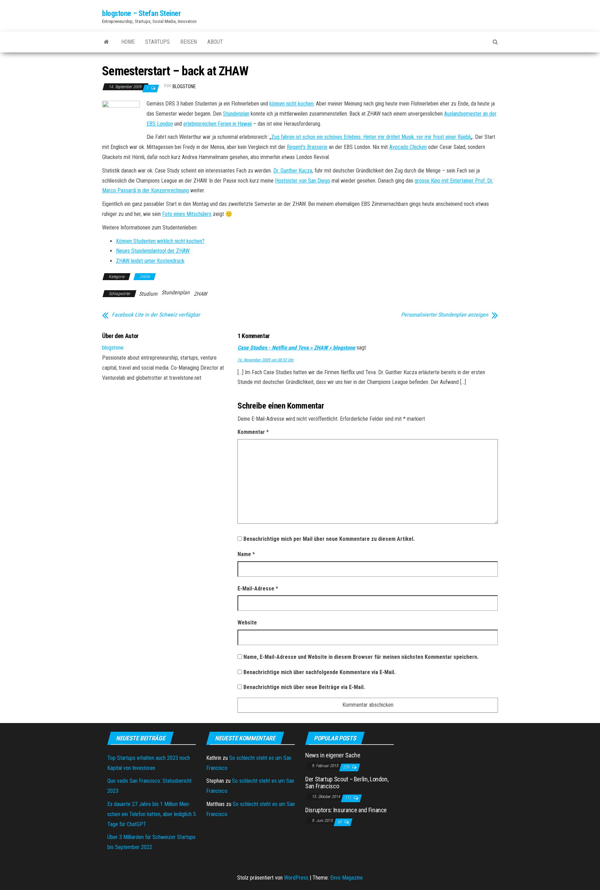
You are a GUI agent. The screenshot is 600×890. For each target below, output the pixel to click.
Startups (157, 42)
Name (246, 554)
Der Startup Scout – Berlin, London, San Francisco (346, 782)
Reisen (188, 42)
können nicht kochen (291, 103)
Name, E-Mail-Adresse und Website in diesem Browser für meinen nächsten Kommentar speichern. (360, 657)
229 (346, 767)
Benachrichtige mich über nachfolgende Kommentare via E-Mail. (319, 672)
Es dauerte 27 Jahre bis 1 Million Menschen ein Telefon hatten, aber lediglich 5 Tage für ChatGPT (151, 814)
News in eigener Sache (332, 755)
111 (348, 798)
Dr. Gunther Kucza (292, 170)
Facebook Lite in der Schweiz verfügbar (156, 315)
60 (340, 822)
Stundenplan (236, 113)
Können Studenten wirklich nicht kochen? (160, 241)
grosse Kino (428, 180)
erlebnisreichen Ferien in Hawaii (217, 123)
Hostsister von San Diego (302, 180)
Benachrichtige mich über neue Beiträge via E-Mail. (304, 687)
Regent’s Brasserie (307, 147)
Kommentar (253, 432)
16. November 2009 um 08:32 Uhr (266, 360)
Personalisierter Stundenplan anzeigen (444, 315)
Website (247, 622)
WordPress (296, 877)
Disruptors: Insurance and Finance (346, 810)
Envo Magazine (346, 877)
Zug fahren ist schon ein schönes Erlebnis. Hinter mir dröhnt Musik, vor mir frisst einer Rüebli (371, 137)
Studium (148, 294)
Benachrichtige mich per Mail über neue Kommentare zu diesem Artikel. (329, 539)
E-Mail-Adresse (258, 588)
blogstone (184, 86)
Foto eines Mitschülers (186, 214)
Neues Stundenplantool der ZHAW (153, 250)
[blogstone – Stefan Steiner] (106, 42)
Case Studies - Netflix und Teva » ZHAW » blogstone (296, 347)
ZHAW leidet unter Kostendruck (150, 261)
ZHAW (145, 276)
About (215, 42)
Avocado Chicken (408, 147)
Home (128, 42)
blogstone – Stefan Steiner (141, 13)
